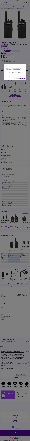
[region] (15, 72)
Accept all (22, 78)
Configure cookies (16, 78)
